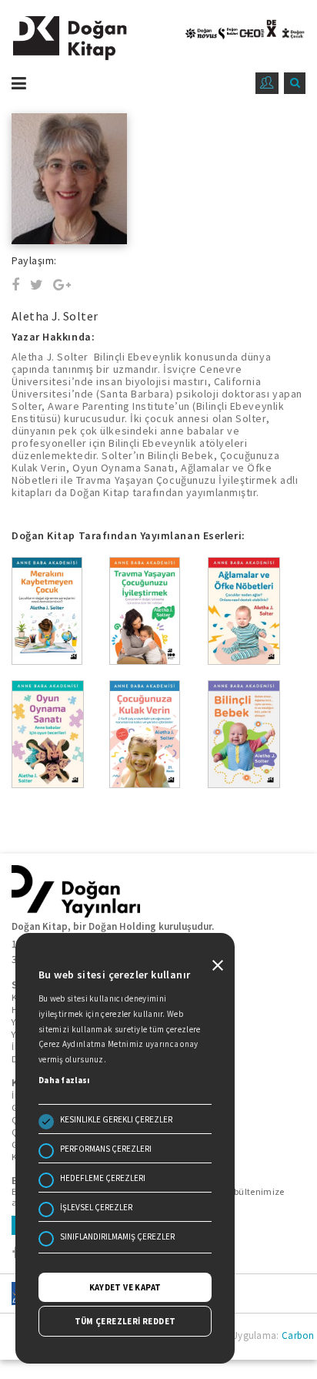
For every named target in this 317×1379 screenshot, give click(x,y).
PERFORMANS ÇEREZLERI (106, 1148)
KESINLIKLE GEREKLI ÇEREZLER (116, 1119)
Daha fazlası (64, 1080)
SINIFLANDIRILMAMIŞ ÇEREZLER (117, 1236)
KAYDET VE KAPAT (125, 1287)
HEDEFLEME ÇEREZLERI (102, 1178)
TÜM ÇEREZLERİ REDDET (125, 1321)
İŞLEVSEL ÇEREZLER (96, 1207)
